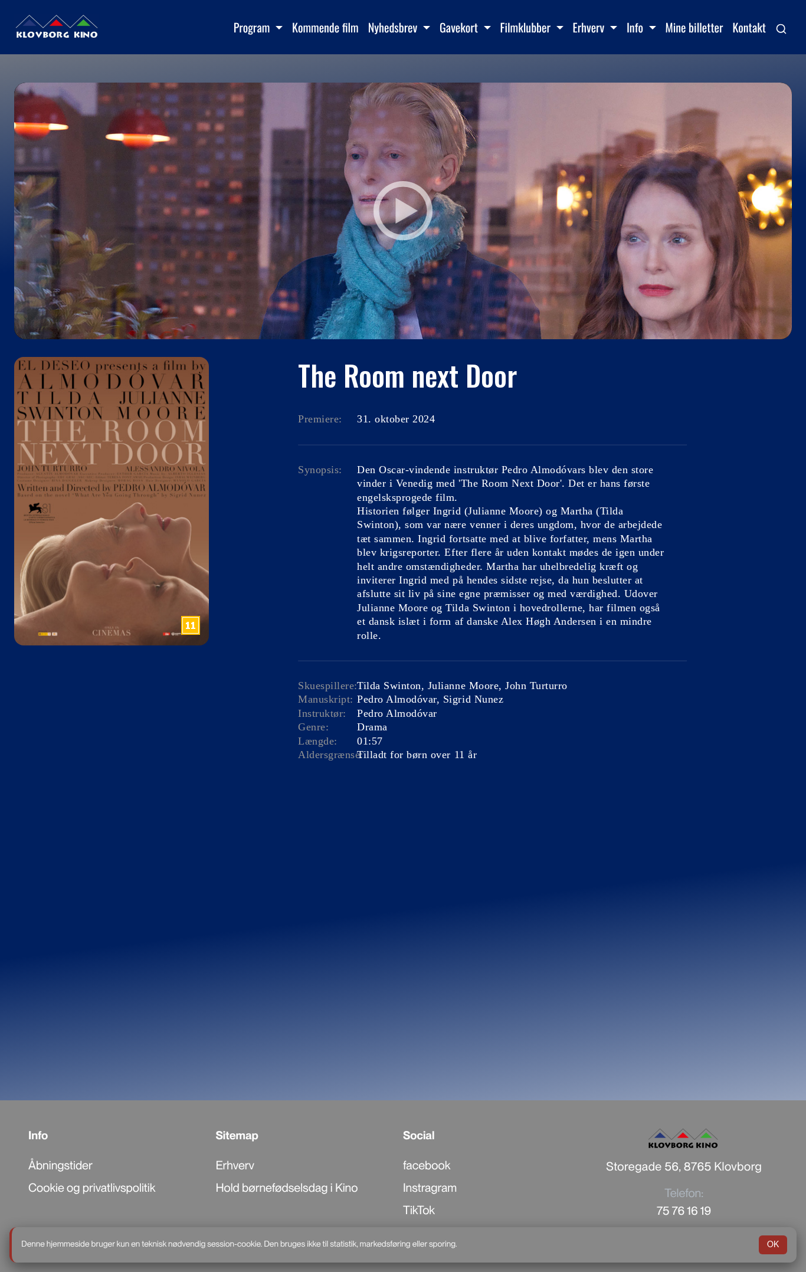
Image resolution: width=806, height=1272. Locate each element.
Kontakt (749, 27)
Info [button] (636, 27)
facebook (426, 1165)
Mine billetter (694, 27)
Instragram (430, 1188)
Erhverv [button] (590, 27)
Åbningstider (60, 1165)
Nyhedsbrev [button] (394, 27)
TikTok (419, 1210)
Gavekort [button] (460, 27)
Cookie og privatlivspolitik (91, 1188)
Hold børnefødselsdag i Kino (287, 1188)
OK (773, 1244)
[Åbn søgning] (781, 27)
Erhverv (235, 1165)
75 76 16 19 (684, 1211)
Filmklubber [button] (526, 27)
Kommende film (325, 27)
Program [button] (253, 27)
